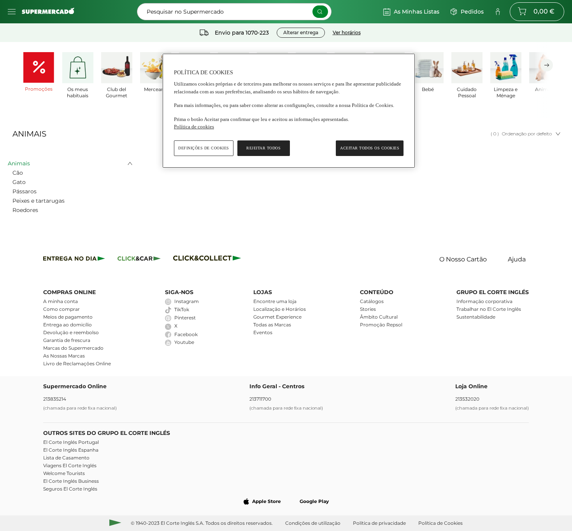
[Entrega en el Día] (208, 260)
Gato (19, 182)
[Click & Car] (139, 260)
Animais (19, 163)
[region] (288, 110)
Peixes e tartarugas (38, 200)
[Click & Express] (74, 260)
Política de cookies (194, 127)
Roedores (25, 210)
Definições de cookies (203, 148)
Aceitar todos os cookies (369, 148)
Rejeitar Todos (263, 148)
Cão (17, 172)
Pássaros (24, 191)
